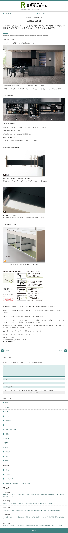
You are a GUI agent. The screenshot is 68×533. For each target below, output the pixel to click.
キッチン (5, 33)
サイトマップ (8, 474)
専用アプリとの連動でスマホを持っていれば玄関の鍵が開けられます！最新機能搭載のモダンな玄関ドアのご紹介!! (32, 525)
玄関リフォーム (9, 456)
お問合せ (7, 470)
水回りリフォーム (9, 452)
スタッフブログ (9, 479)
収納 (34, 35)
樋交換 (6, 447)
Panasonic (6, 35)
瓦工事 (6, 443)
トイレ (6, 425)
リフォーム (28, 35)
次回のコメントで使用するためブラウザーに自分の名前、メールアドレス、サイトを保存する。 (29, 390)
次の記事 (61, 350)
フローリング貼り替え (10, 429)
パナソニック (20, 35)
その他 (6, 411)
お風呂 (6, 402)
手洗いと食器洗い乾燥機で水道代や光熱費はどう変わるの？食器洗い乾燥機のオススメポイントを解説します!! (31, 510)
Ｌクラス (45, 35)
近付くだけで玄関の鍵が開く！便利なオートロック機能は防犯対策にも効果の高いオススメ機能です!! (29, 503)
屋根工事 (7, 438)
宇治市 (39, 35)
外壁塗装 (7, 434)
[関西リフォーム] (34, 5)
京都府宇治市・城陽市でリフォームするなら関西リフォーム (20, 483)
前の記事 (6, 350)
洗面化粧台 (7, 407)
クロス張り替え (9, 420)
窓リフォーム (8, 461)
